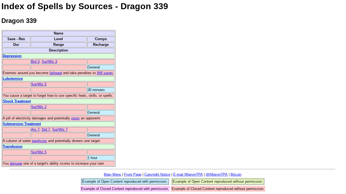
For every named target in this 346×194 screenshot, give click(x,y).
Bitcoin (236, 174)
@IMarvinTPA (217, 174)
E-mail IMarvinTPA (188, 174)
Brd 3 (35, 62)
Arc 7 (35, 129)
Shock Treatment (17, 101)
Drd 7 (46, 129)
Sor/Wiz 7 (60, 129)
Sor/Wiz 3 (49, 62)
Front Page (132, 174)
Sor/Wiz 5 (38, 84)
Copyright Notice (157, 174)
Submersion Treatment (22, 124)
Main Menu (112, 174)
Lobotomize (13, 79)
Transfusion (12, 146)
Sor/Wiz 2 (38, 107)
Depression (12, 56)
